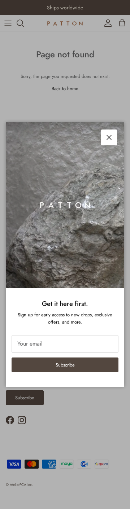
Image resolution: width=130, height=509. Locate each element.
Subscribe (65, 364)
